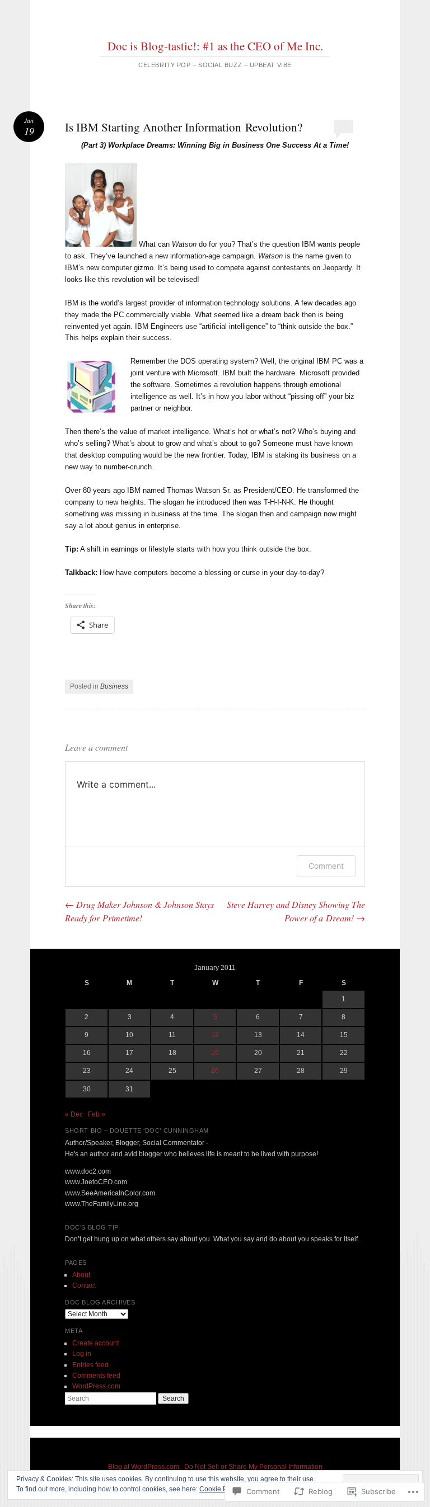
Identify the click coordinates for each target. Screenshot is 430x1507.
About (81, 1275)
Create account (95, 1343)
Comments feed (96, 1375)
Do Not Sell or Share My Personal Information (253, 1467)
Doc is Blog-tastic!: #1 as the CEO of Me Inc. (215, 46)
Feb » (96, 1114)
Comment (326, 865)
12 (215, 1035)
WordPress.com (96, 1386)
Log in (81, 1354)
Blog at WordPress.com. (144, 1467)
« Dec (74, 1114)
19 (215, 1053)
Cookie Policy (220, 1489)
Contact (84, 1285)
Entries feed (90, 1365)
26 (215, 1071)
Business (114, 686)
